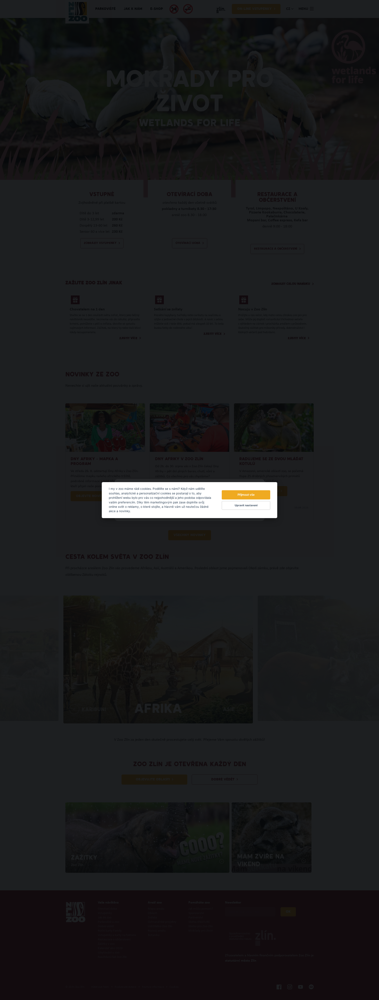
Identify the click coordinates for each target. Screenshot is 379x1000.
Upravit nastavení (246, 505)
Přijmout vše (246, 494)
